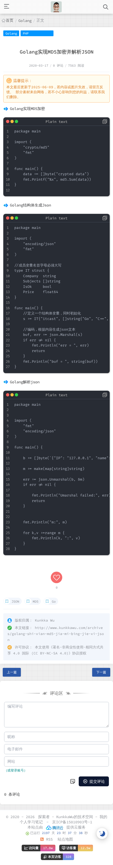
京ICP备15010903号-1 (72, 821)
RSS (48, 839)
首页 (9, 20)
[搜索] (106, 7)
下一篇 (101, 672)
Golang (25, 20)
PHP (26, 33)
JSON (15, 601)
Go (54, 601)
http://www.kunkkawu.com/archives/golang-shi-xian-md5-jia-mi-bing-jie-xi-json (55, 633)
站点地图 (65, 839)
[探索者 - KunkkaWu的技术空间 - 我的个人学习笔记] (56, 7)
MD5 (35, 601)
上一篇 (12, 672)
